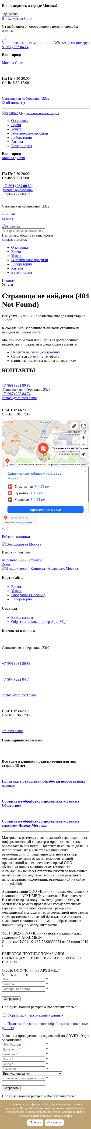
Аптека (17, 142)
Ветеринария (21, 146)
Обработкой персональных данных (35, 1015)
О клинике (19, 121)
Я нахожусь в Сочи (17, 18)
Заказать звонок (14, 239)
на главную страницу (43, 352)
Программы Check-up (28, 595)
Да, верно (11, 14)
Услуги (16, 129)
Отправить (11, 999)
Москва (8, 63)
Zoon (6, 564)
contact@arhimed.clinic (19, 398)
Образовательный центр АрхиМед (38, 622)
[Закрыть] (4, 39)
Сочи (19, 63)
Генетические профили (29, 133)
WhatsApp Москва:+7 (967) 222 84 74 (17, 192)
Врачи (16, 125)
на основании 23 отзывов (22, 560)
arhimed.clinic (12, 731)
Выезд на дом (22, 617)
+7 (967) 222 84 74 (16, 394)
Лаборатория (21, 137)
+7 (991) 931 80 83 (16, 663)
